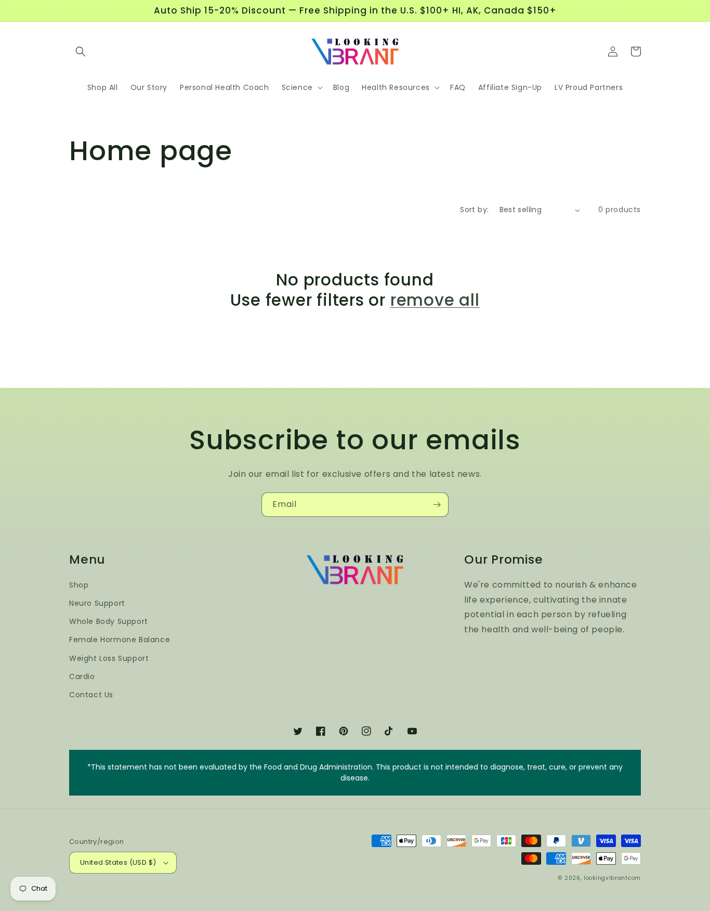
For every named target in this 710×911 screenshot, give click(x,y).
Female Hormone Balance (119, 639)
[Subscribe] (436, 504)
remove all (435, 300)
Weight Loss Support (109, 658)
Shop (78, 585)
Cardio (82, 676)
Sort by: (474, 209)
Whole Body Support (108, 621)
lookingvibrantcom (612, 878)
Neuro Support (97, 603)
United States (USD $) (118, 862)
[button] (80, 51)
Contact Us (91, 694)
